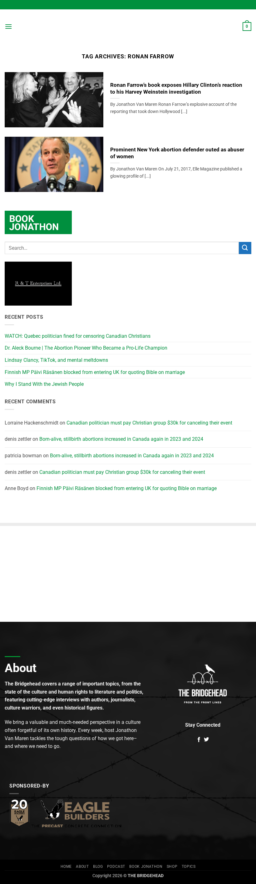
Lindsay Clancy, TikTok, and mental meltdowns (56, 360)
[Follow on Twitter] (206, 740)
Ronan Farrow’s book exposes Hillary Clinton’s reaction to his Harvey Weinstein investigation (176, 88)
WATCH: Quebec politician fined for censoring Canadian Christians (77, 336)
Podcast (116, 866)
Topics (189, 866)
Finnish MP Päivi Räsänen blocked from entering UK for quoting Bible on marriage (95, 372)
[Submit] (245, 248)
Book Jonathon (145, 866)
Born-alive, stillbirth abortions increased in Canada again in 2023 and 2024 (121, 439)
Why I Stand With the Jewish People (44, 384)
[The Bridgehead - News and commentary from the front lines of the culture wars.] (128, 26)
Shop (172, 866)
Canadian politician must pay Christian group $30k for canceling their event (149, 423)
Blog (98, 866)
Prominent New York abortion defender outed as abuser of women (177, 153)
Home (66, 866)
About (82, 866)
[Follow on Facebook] (198, 740)
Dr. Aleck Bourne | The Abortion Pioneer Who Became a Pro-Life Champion (86, 348)
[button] (8, 26)
